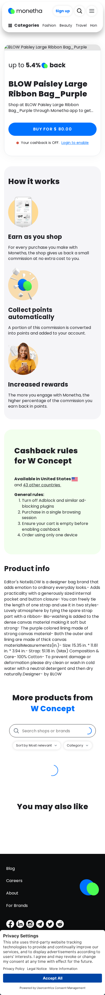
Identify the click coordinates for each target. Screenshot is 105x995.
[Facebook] (10, 924)
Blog (10, 868)
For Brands (17, 905)
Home (95, 25)
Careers (14, 881)
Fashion (49, 25)
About (12, 893)
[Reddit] (60, 924)
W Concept (53, 708)
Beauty (66, 25)
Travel (81, 25)
